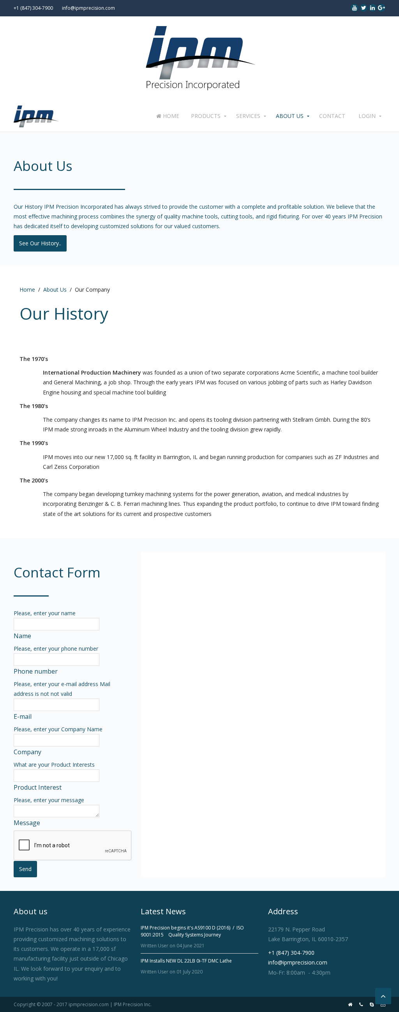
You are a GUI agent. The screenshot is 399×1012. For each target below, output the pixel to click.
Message (27, 822)
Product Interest (38, 787)
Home (170, 116)
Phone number (36, 671)
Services (248, 116)
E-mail (23, 716)
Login (367, 116)
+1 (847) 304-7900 (33, 8)
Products (206, 116)
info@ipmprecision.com (88, 8)
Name (22, 636)
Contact (332, 116)
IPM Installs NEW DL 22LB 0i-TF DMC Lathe (186, 960)
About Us (290, 116)
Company (27, 752)
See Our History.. (40, 243)
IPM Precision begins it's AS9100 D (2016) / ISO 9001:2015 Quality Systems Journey (192, 931)
